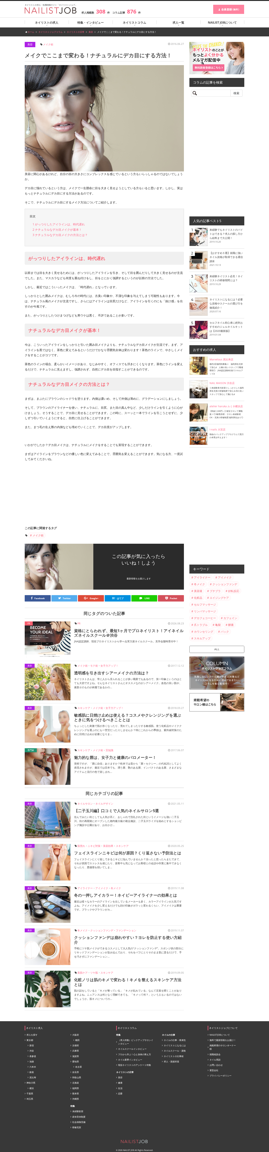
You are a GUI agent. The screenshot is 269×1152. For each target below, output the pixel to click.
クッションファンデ (101, 930)
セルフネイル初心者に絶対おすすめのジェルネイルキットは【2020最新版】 (226, 327)
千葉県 (30, 1093)
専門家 (30, 750)
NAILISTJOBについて (220, 1034)
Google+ (94, 598)
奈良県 (75, 1072)
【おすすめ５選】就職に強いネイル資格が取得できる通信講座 (226, 257)
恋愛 (120, 1093)
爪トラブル (201, 625)
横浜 (31, 1088)
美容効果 (108, 846)
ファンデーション (126, 930)
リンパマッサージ (205, 611)
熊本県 (75, 1093)
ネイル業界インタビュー (130, 1059)
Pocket (173, 598)
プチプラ (215, 591)
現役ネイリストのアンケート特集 (134, 1065)
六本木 (32, 1066)
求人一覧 (178, 22)
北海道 (75, 1082)
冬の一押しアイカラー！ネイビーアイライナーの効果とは (125, 895)
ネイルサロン (85, 803)
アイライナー (85, 888)
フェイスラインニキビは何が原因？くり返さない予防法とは (127, 852)
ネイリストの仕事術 (174, 1056)
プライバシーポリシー (220, 1075)
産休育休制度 (78, 1116)
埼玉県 (30, 1098)
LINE (147, 598)
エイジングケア (219, 598)
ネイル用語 (215, 1059)
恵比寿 (32, 1077)
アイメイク (101, 888)
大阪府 (75, 1034)
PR (79, 623)
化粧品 (198, 598)
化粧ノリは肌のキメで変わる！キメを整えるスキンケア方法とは (127, 982)
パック (225, 631)
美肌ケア (82, 972)
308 (100, 11)
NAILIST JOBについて (222, 22)
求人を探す (32, 1034)
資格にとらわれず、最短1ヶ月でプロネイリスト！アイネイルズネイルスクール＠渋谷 (129, 633)
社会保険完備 (78, 1122)
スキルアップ (202, 638)
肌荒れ (81, 846)
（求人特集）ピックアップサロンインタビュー (135, 1042)
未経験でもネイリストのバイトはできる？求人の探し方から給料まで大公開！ (226, 234)
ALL (216, 649)
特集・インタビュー (90, 22)
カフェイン (230, 618)
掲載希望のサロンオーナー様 (223, 1047)
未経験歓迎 (77, 1111)
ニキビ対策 (94, 846)
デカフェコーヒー (205, 618)
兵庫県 (75, 1050)
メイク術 (48, 44)
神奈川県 (31, 1082)
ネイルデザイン (104, 803)
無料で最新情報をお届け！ (223, 1040)
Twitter (67, 598)
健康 (120, 1082)
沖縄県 (75, 1098)
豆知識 (109, 750)
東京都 (30, 1040)
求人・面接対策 (171, 1061)
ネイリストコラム (134, 22)
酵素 (231, 625)
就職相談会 (215, 1054)
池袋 (31, 1061)
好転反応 (233, 591)
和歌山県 (76, 1077)
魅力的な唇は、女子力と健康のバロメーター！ (115, 757)
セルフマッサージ (205, 604)
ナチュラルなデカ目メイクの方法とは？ (60, 235)
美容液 (198, 591)
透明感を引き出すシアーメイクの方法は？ (111, 672)
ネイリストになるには (175, 1045)
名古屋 (78, 1066)
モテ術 (94, 665)
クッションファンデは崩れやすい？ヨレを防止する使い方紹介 (128, 940)
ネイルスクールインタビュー (132, 1048)
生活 (120, 1088)
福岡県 (75, 1088)
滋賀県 (75, 1056)
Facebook (39, 598)
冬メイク (116, 888)
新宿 (31, 1045)
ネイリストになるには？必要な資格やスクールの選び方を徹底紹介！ (226, 303)
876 (131, 11)
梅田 (77, 1040)
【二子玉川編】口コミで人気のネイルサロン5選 (116, 810)
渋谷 (31, 1050)
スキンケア (83, 708)
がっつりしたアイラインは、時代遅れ (59, 224)
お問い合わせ (216, 1065)
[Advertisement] (104, 494)
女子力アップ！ (109, 665)
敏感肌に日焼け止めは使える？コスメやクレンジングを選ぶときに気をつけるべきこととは (127, 717)
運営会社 (214, 1070)
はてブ (118, 598)
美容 (30, 44)
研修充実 (76, 1127)
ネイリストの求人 (46, 22)
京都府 (75, 1045)
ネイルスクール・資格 (175, 1050)
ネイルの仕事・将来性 (175, 1040)
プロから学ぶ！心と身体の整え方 (134, 1054)
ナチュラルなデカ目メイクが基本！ (57, 230)
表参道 (32, 1056)
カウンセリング (203, 631)
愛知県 (75, 1061)
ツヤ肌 (94, 972)
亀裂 (218, 625)
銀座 (31, 1072)
